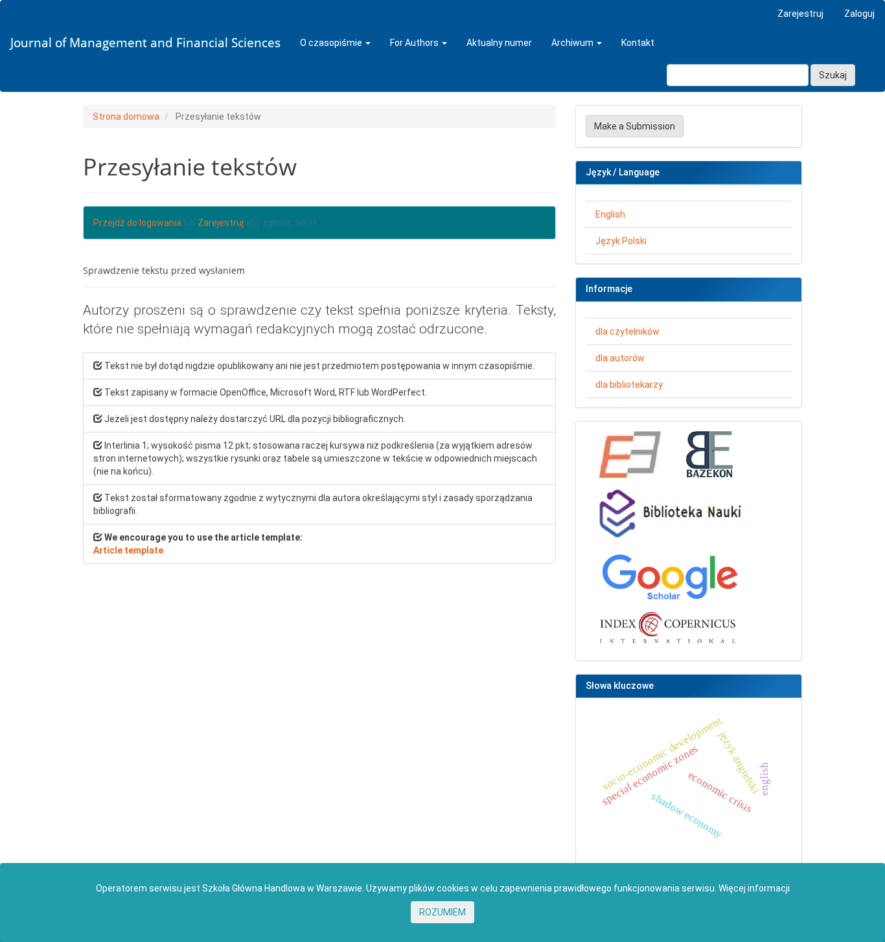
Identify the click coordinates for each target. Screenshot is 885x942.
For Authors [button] (415, 43)
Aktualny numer (499, 43)
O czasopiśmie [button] (332, 43)
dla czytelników (627, 331)
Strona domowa (126, 116)
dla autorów (620, 358)
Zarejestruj (800, 13)
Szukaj (833, 75)
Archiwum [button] (573, 43)
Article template (128, 550)
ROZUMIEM (442, 912)
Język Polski (621, 241)
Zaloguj (859, 13)
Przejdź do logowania (137, 223)
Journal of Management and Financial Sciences (145, 42)
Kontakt (637, 43)
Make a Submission (634, 126)
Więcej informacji (754, 888)
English (610, 214)
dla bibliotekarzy (629, 384)
